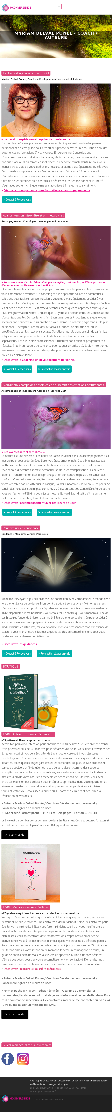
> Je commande (14, 834)
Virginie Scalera (56, 1099)
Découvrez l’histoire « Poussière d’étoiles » (32, 968)
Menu (59, 6)
